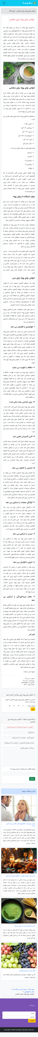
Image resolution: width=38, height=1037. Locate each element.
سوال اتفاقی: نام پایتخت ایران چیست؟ (22, 769)
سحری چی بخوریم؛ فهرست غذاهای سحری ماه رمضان (20, 876)
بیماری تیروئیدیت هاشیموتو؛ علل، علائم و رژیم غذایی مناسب (20, 825)
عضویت (31, 1020)
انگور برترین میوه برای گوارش (27, 971)
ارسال (32, 779)
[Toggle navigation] (4, 3)
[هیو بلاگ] (29, 3)
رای (33, 709)
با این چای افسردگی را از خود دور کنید (24, 926)
